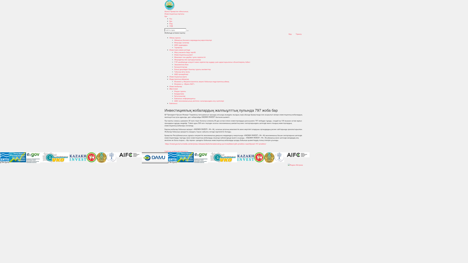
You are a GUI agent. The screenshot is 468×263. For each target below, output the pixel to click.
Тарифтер (178, 47)
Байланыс (173, 103)
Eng (170, 23)
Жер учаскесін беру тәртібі (185, 52)
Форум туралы (180, 91)
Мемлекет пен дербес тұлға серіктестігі (190, 57)
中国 (171, 26)
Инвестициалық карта (178, 76)
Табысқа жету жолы (182, 71)
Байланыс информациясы (184, 98)
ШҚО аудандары (181, 45)
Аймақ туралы (175, 37)
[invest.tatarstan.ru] (91, 157)
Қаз (166, 16)
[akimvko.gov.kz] (54, 157)
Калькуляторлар (180, 67)
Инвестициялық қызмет (183, 54)
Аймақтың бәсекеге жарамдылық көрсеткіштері (193, 40)
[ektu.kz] (111, 157)
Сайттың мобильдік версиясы (176, 151)
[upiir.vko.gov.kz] (17, 157)
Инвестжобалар (175, 86)
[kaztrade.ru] (101, 157)
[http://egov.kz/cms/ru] (33, 157)
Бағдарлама (179, 93)
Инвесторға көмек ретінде (179, 50)
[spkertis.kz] (4, 157)
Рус (170, 18)
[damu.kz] (154, 157)
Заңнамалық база (181, 64)
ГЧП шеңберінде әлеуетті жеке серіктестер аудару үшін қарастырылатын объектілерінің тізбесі (212, 62)
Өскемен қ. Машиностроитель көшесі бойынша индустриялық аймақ (201, 81)
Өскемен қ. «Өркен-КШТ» (184, 84)
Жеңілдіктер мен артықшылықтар (187, 59)
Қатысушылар (179, 96)
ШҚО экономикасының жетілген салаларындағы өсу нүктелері (199, 101)
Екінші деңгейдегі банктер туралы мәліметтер (192, 69)
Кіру (290, 34)
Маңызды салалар (181, 42)
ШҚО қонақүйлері (181, 74)
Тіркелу (299, 34)
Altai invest (173, 89)
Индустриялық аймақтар (179, 79)
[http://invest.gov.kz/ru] (77, 157)
